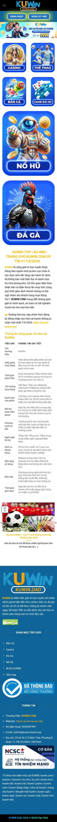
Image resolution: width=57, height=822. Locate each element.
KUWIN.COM (29, 715)
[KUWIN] (28, 5)
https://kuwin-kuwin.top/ (29, 721)
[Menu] (4, 5)
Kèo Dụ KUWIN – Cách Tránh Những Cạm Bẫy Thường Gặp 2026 (28, 536)
